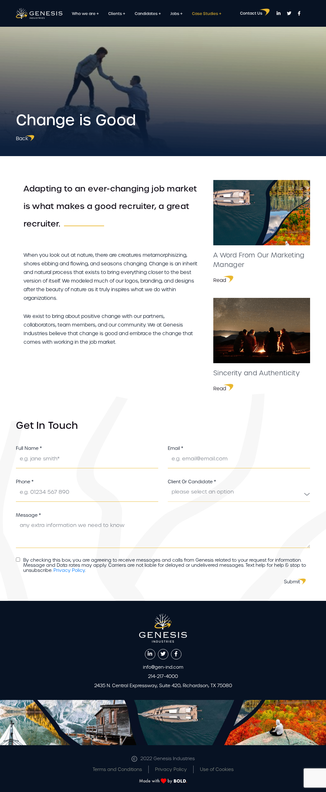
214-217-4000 (163, 676)
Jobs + (176, 13)
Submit (292, 582)
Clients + (116, 13)
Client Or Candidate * (192, 481)
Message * (28, 515)
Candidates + (148, 13)
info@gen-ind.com (163, 667)
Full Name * (29, 448)
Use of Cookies (217, 769)
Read (219, 280)
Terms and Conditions (117, 769)
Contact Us (251, 13)
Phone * (24, 481)
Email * (175, 448)
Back (22, 138)
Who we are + (85, 13)
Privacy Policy (69, 570)
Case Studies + (206, 13)
